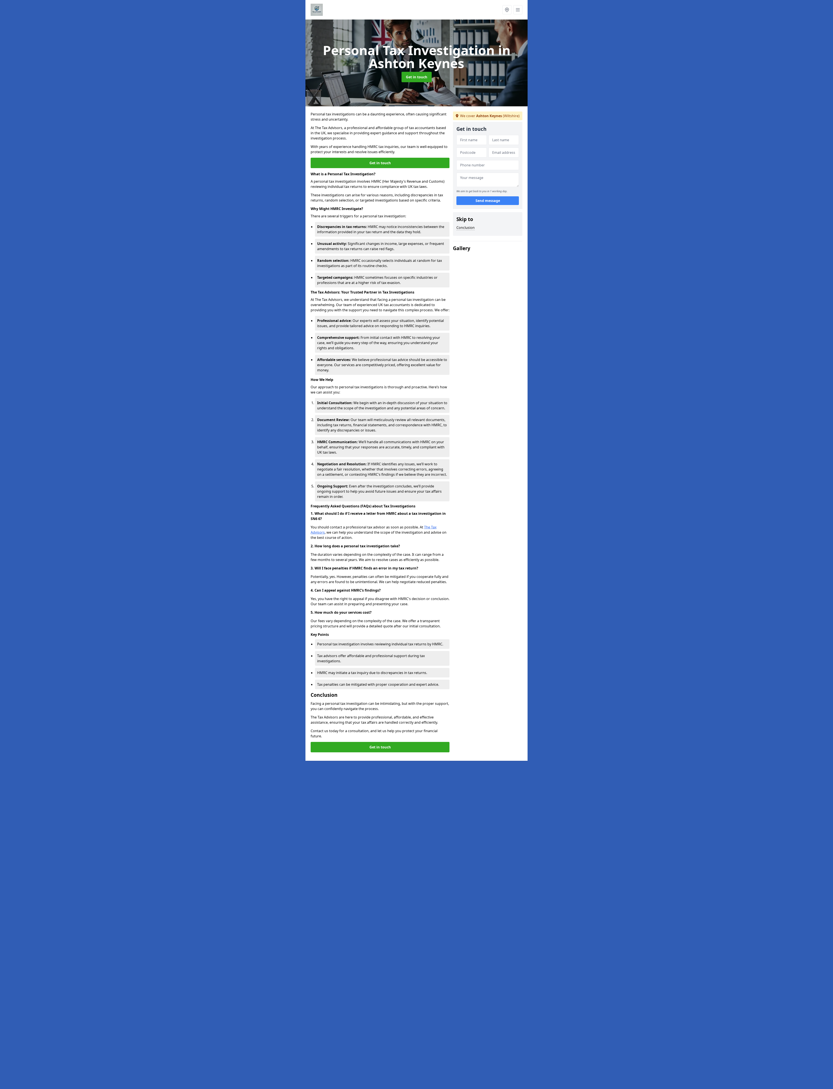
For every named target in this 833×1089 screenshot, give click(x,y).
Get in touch (416, 77)
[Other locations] (507, 9)
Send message (488, 200)
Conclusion (465, 227)
